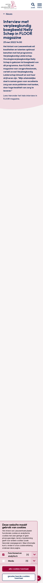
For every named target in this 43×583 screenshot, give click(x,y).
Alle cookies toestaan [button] (19, 569)
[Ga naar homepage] (9, 5)
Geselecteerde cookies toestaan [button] (19, 577)
